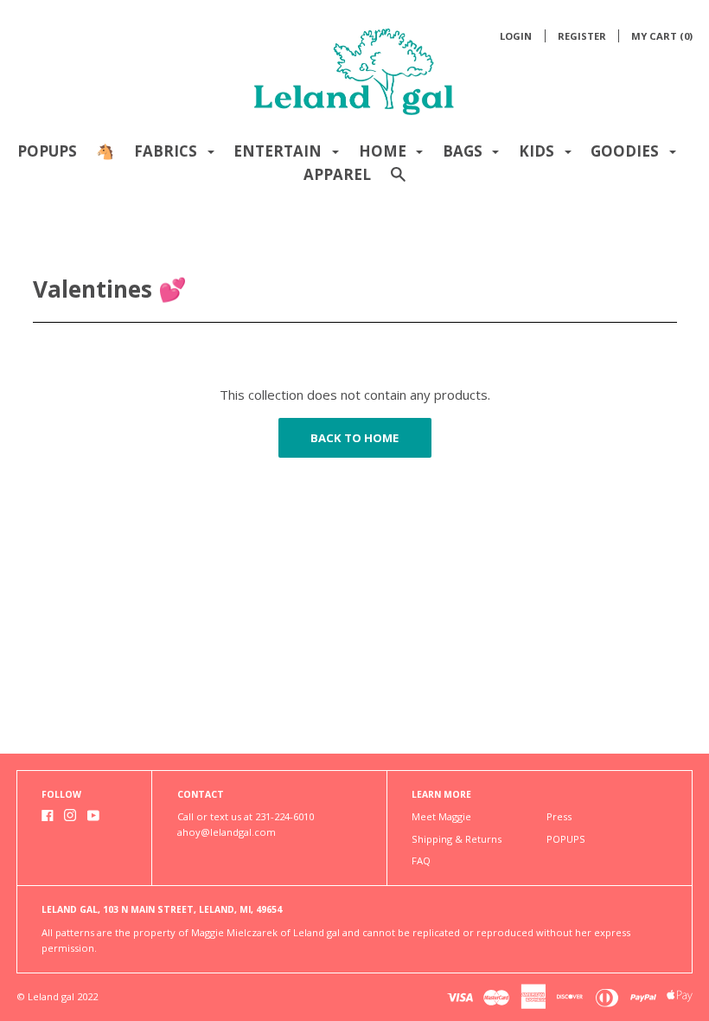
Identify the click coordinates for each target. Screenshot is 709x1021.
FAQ (421, 860)
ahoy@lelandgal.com (226, 831)
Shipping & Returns (456, 838)
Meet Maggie (441, 816)
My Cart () (662, 35)
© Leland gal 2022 (57, 996)
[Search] (398, 182)
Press (559, 816)
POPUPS (47, 151)
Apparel (337, 174)
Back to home (354, 438)
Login (516, 35)
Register (582, 35)
